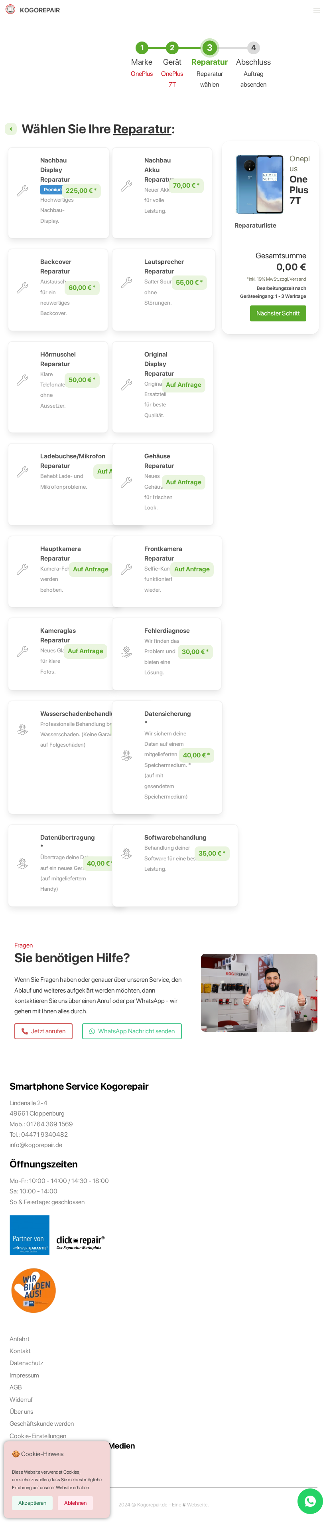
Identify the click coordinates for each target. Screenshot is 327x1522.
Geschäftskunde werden (42, 1423)
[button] (316, 10)
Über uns (21, 1411)
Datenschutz (26, 1363)
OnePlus (142, 73)
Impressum (24, 1375)
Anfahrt (20, 1339)
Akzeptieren (32, 1503)
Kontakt (20, 1351)
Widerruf (21, 1399)
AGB (16, 1387)
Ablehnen (75, 1503)
